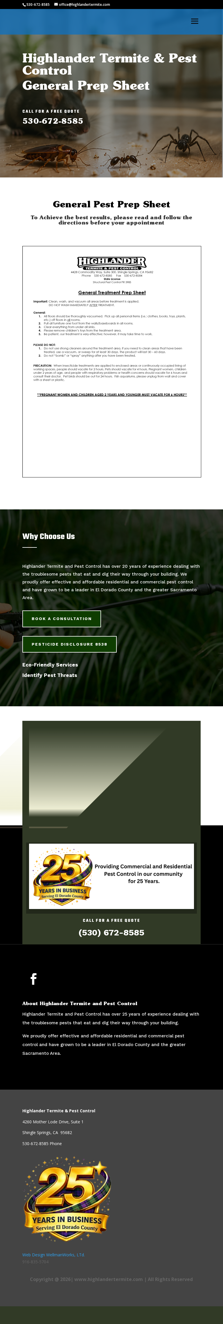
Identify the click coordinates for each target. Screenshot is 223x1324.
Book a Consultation (62, 618)
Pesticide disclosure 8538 (69, 644)
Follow (57, 978)
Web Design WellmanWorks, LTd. (53, 1254)
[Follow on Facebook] (33, 979)
